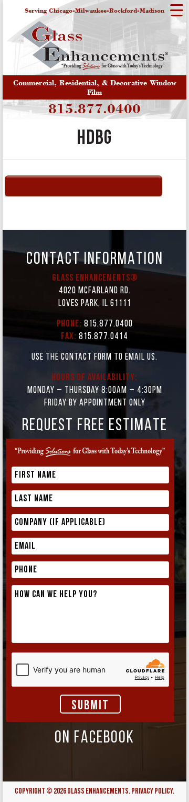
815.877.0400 (94, 108)
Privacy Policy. (152, 792)
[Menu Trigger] (176, 9)
